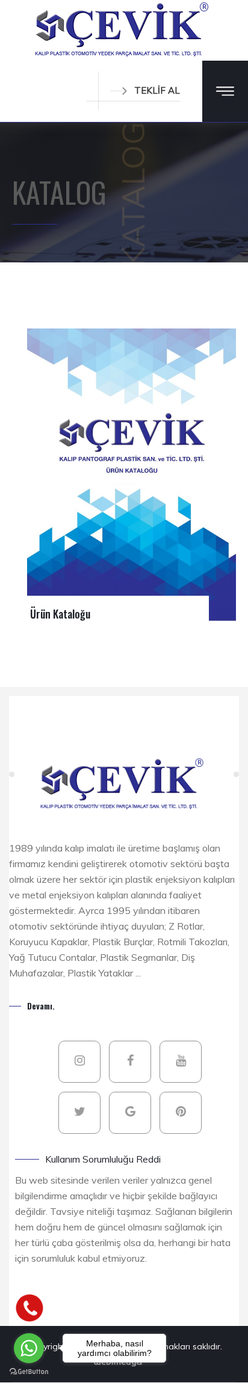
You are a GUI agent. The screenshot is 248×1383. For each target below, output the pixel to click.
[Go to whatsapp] (29, 1348)
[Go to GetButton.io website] (29, 1371)
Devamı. (41, 1005)
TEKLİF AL (157, 90)
